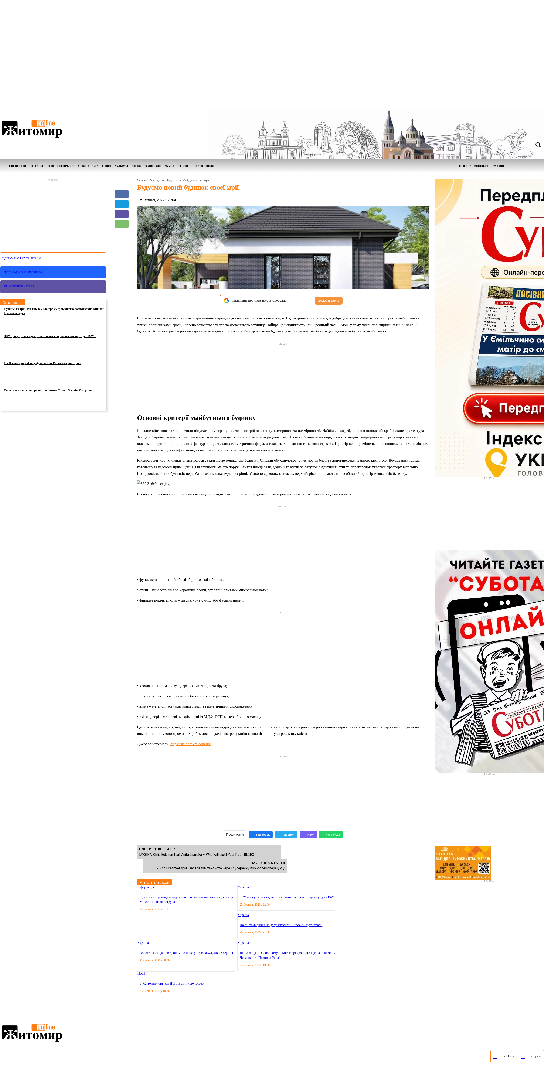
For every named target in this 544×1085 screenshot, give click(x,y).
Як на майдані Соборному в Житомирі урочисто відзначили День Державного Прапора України (287, 955)
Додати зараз (328, 300)
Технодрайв (157, 180)
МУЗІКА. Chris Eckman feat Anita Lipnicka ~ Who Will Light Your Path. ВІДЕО (196, 855)
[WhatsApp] (122, 224)
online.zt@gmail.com (234, 1077)
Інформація (145, 887)
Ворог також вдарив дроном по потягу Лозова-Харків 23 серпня (48, 390)
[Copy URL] (122, 244)
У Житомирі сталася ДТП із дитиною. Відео (172, 983)
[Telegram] (541, 165)
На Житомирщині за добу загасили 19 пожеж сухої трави (42, 363)
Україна (243, 887)
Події (141, 973)
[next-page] (341, 887)
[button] (538, 145)
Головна (142, 180)
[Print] (122, 254)
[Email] (122, 234)
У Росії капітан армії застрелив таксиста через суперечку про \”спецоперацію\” (220, 868)
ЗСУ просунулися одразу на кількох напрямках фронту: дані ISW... (50, 336)
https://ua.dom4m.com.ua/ (190, 744)
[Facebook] (534, 165)
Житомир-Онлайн (34, 1077)
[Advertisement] (53, 213)
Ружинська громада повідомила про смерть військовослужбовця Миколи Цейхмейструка (54, 311)
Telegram (288, 834)
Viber (310, 834)
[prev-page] (338, 887)
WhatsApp (333, 834)
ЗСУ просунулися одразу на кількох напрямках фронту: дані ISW (287, 897)
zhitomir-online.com (181, 1077)
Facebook (263, 834)
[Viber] (122, 214)
